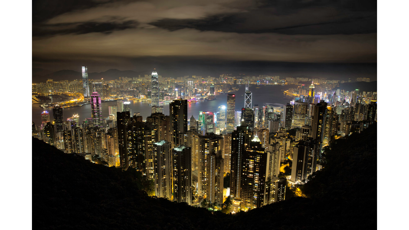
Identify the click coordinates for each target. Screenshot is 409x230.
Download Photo (299, 221)
